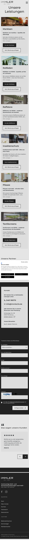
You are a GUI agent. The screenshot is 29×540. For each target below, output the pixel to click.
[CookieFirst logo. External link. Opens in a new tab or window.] (1, 263)
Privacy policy (24, 261)
